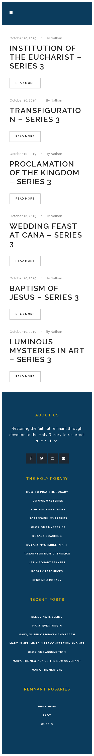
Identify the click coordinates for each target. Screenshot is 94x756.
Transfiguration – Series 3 (45, 115)
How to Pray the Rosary (47, 491)
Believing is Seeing (47, 616)
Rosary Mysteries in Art (47, 544)
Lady (47, 715)
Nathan (56, 38)
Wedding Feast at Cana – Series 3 (46, 235)
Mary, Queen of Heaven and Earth (47, 634)
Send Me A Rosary (47, 580)
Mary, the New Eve (47, 669)
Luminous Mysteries (48, 509)
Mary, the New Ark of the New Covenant (47, 661)
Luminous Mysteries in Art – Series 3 (47, 350)
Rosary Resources (47, 571)
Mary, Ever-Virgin (47, 625)
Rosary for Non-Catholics (47, 553)
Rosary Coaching (47, 536)
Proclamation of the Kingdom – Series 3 (45, 172)
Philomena (47, 706)
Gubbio (47, 724)
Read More (25, 83)
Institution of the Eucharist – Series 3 (46, 57)
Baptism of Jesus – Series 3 (44, 293)
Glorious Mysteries (48, 527)
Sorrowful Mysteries (48, 518)
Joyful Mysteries (48, 500)
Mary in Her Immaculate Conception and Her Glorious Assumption (47, 647)
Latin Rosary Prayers (47, 562)
